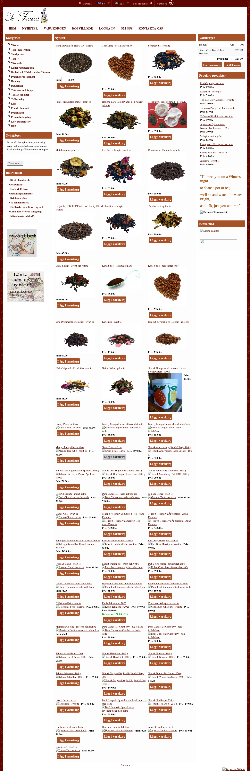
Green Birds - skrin (112, 447)
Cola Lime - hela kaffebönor (117, 45)
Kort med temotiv (21, 121)
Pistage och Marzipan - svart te (216, 144)
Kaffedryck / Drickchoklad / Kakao (30, 72)
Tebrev (15, 58)
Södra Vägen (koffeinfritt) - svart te (74, 368)
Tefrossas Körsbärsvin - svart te (216, 116)
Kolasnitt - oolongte (112, 206)
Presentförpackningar (23, 76)
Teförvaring (18, 99)
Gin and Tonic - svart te (160, 493)
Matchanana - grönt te (67, 150)
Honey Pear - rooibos (67, 424)
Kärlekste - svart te (111, 321)
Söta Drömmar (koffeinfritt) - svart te (75, 321)
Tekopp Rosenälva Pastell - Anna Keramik (78, 540)
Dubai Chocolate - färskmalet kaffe (166, 563)
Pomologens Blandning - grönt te (73, 101)
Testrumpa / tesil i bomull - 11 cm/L (167, 101)
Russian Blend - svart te (68, 563)
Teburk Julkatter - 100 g (68, 673)
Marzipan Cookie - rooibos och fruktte (76, 626)
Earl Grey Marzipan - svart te (163, 540)
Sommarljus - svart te (159, 45)
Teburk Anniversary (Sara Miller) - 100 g (169, 447)
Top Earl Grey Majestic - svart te (217, 99)
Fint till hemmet (20, 108)
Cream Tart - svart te (66, 747)
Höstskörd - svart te (66, 700)
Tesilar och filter (20, 94)
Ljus (13, 103)
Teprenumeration (20, 49)
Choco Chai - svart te (67, 513)
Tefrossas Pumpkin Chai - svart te (217, 108)
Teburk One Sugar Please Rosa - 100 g (122, 470)
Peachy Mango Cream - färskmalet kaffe (123, 424)
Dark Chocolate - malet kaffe (71, 493)
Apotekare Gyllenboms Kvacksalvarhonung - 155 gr (215, 126)
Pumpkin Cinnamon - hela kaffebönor (122, 583)
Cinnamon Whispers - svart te (163, 603)
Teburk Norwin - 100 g (160, 653)
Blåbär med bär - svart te (68, 603)
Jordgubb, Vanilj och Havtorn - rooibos (168, 321)
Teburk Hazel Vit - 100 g (115, 653)
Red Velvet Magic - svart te (116, 150)
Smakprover (18, 54)
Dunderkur (17, 85)
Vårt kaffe (16, 63)
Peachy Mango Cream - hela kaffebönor (169, 424)
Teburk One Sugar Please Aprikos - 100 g (77, 470)
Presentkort (17, 112)
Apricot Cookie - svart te (161, 727)
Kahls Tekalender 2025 (114, 603)
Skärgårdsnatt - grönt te (212, 136)
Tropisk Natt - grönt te (159, 206)
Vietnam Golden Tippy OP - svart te (74, 45)
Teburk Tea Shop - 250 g (161, 700)
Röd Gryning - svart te (212, 83)
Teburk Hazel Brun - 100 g (70, 653)
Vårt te (15, 45)
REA (13, 126)
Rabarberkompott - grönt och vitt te (120, 563)
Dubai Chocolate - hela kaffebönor (74, 583)
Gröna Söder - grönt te (113, 368)
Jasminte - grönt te (210, 160)
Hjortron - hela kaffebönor (115, 727)
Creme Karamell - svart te (213, 152)
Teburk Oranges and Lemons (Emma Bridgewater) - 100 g (167, 369)
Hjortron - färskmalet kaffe (69, 727)
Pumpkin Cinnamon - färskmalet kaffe (168, 583)
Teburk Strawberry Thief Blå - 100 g (167, 470)
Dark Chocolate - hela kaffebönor (119, 493)
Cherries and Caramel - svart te (164, 150)
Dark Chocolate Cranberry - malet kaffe (122, 626)
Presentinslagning (21, 117)
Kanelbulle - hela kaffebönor (163, 265)
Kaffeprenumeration (22, 67)
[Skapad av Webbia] (233, 769)
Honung (15, 81)
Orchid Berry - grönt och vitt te (72, 265)
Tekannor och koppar (23, 90)
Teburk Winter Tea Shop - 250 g (165, 673)
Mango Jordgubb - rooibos (70, 447)
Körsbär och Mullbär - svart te (117, 540)
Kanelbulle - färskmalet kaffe (117, 265)
